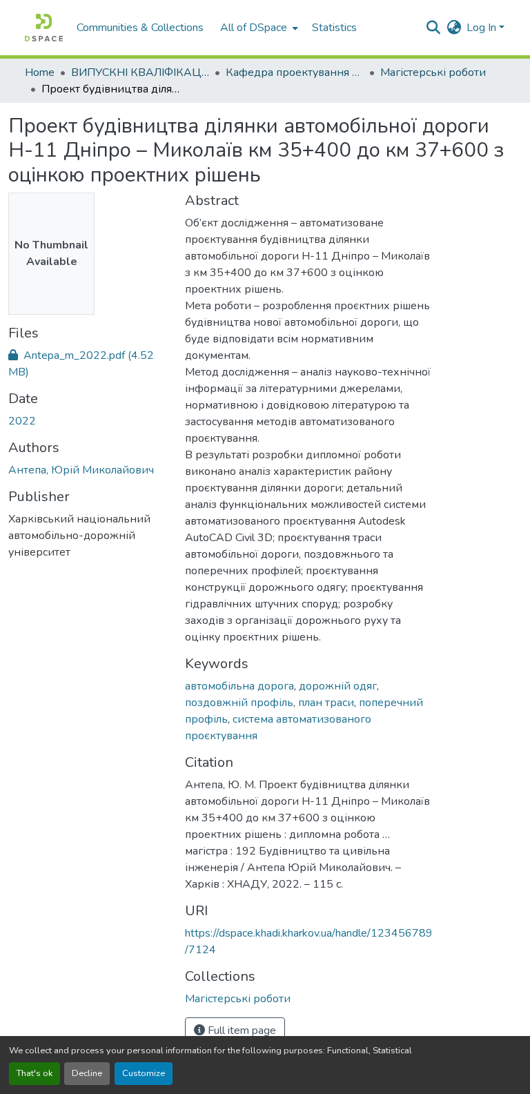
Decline (87, 1073)
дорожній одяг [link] (338, 686)
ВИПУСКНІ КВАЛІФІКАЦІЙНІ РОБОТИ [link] (140, 72)
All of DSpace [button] (253, 27)
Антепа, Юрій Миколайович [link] (81, 470)
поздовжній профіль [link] (239, 702)
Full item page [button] (240, 1030)
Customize (143, 1073)
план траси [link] (326, 702)
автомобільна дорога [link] (239, 686)
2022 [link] (22, 421)
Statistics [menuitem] (334, 27)
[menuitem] (257, 27)
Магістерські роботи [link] (433, 72)
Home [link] (40, 72)
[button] (44, 27)
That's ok (34, 1073)
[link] (88, 363)
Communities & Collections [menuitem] (140, 27)
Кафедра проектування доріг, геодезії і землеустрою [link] (295, 72)
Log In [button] (483, 27)
